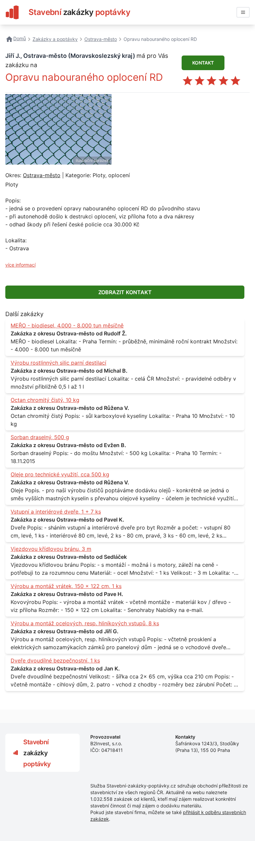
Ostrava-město (41, 175)
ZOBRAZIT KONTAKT (125, 292)
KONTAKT (203, 62)
